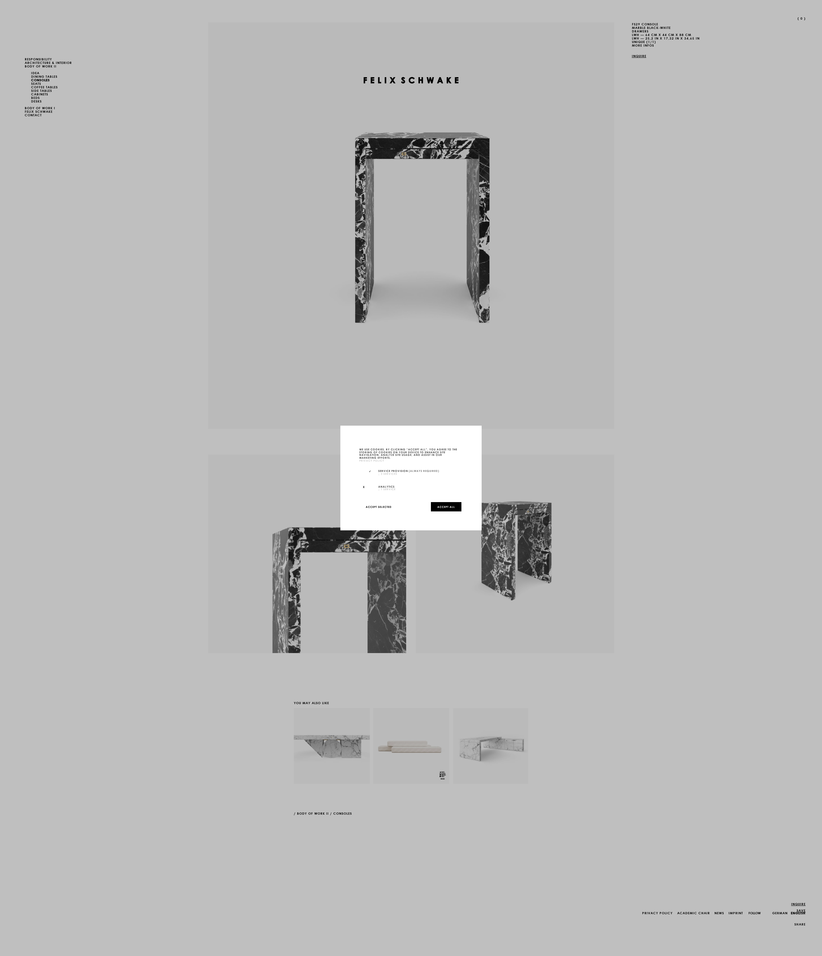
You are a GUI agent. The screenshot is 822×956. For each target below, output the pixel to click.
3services (387, 473)
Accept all (446, 507)
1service (387, 489)
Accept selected (379, 507)
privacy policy (371, 460)
